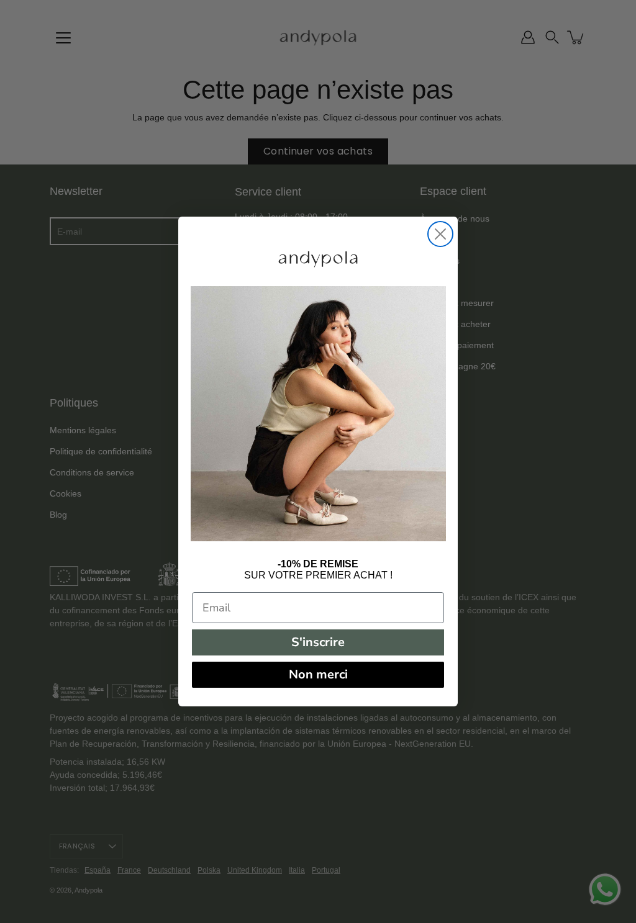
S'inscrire (318, 642)
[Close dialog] (440, 234)
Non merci (318, 674)
